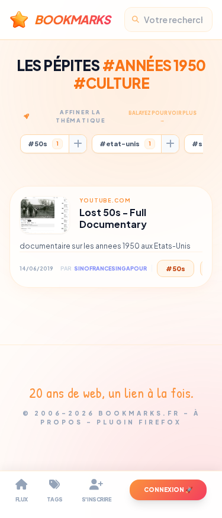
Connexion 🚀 (168, 489)
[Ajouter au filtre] (77, 144)
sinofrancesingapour (110, 268)
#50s (43, 143)
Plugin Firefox (139, 422)
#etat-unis (125, 143)
